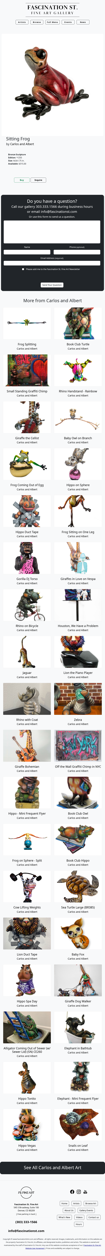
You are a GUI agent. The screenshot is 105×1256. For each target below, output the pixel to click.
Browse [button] (37, 22)
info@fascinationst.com (59, 211)
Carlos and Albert (22, 144)
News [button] (83, 22)
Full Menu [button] (52, 22)
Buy (22, 180)
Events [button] (68, 22)
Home (64, 1203)
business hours (81, 206)
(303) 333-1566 (26, 1222)
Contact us (93, 1217)
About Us (69, 1210)
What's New (64, 1217)
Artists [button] (22, 22)
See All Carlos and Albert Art (52, 1167)
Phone (77, 247)
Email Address (52, 258)
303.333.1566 (46, 206)
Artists (76, 1203)
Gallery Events (86, 1210)
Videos (79, 1217)
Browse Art (90, 1203)
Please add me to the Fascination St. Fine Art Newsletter (53, 269)
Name (27, 247)
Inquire (38, 180)
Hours (79, 1224)
